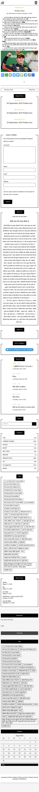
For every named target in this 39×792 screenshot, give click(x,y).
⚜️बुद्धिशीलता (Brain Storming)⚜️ (23, 366)
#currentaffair (30, 502)
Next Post (32, 89)
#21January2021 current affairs (13, 493)
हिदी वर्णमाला (16, 397)
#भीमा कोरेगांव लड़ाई (26, 539)
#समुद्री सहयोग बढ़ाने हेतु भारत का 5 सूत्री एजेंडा (15, 560)
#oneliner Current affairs (11, 511)
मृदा (4, 587)
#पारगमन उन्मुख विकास (22, 533)
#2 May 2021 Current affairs (15, 481)
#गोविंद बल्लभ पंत (8, 524)
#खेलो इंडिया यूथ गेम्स (28, 521)
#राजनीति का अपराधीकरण (10, 545)
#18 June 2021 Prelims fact (12, 487)
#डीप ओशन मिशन (30, 527)
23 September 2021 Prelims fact (19, 123)
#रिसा (5, 548)
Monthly (19, 444)
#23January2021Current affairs (13, 499)
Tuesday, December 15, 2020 (24, 13)
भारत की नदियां (7, 601)
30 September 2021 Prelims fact (19, 103)
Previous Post (8, 89)
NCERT (19, 448)
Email (6, 174)
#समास (24, 557)
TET (19, 363)
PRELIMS (19, 455)
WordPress (23, 779)
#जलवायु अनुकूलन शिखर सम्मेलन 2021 (13, 527)
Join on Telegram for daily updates (20, 349)
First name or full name (7, 619)
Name (6, 166)
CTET (14, 363)
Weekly (19, 468)
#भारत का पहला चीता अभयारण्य (11, 539)
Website (6, 181)
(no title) (5, 592)
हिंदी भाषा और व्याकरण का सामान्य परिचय (24, 407)
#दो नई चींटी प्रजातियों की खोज (11, 530)
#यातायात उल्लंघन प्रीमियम (10, 542)
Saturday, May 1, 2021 (20, 369)
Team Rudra (11, 13)
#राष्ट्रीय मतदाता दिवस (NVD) (26, 545)
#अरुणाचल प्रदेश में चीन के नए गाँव (18, 515)
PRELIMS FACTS (19, 7)
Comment (7, 145)
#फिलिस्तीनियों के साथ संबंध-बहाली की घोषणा (14, 536)
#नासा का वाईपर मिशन (27, 530)
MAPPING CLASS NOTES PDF (13, 596)
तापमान (5, 582)
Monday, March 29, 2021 (20, 379)
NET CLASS (16, 373)
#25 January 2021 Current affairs (13, 502)
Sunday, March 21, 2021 (20, 389)
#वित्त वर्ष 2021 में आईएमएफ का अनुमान (18, 548)
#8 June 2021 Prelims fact (11, 484)
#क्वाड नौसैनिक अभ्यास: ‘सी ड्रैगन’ (12, 521)
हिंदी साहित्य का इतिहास (19, 387)
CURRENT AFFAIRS (19, 441)
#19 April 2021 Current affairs (12, 490)
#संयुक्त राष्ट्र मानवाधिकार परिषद (12, 557)
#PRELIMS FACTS (25, 511)
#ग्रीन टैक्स (17, 524)
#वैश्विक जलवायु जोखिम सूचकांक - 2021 (14, 551)
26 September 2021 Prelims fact (19, 113)
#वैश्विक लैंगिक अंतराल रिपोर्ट (11, 554)
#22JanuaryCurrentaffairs (11, 496)
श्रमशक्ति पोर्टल (8, 570)
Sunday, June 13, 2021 (20, 399)
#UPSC (6, 515)
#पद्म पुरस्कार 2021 (9, 533)
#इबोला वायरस (7, 518)
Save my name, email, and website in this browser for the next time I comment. (19, 193)
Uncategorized (19, 465)
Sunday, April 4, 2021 (19, 410)
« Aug (2, 764)
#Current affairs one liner (11, 505)
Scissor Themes (28, 777)
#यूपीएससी (21, 542)
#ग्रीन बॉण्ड (25, 524)
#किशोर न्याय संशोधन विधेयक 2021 (22, 518)
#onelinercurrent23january (12, 508)
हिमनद (14, 376)
